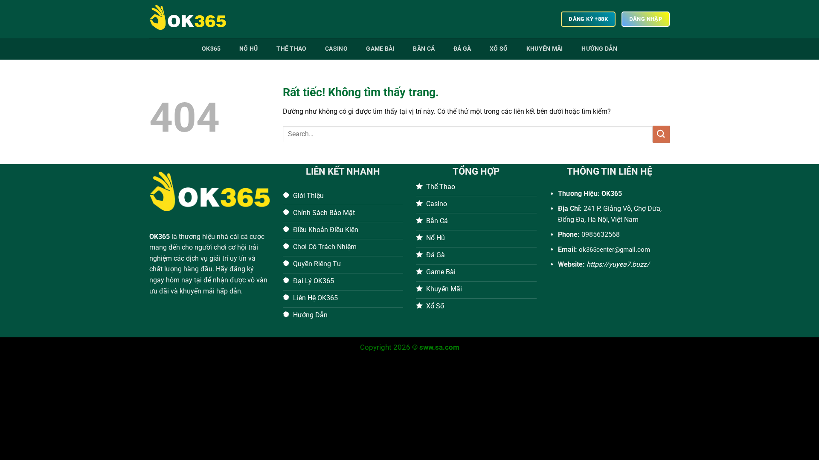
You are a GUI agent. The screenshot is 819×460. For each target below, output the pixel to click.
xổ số (499, 48)
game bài (380, 48)
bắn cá (424, 48)
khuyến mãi (544, 48)
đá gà (462, 48)
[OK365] (192, 19)
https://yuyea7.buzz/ (618, 264)
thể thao (291, 48)
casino (336, 48)
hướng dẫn (599, 48)
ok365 (211, 48)
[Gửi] (661, 134)
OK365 (159, 237)
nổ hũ (248, 48)
